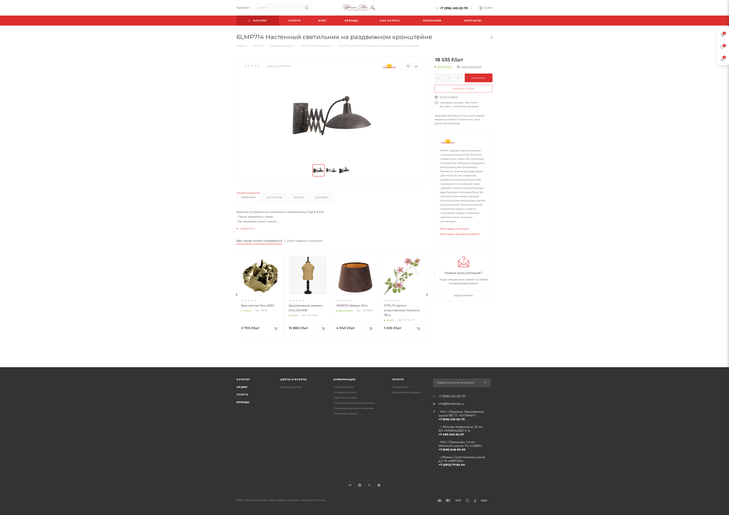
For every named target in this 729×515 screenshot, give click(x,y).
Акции (242, 386)
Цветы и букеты (293, 379)
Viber (369, 485)
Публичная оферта (345, 413)
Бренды (243, 402)
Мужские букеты (291, 386)
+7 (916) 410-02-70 (454, 8)
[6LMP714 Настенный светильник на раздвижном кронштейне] (332, 117)
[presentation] (236, 294)
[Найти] (306, 8)
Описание (248, 197)
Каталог (243, 379)
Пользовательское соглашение (353, 408)
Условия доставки (344, 392)
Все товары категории (454, 228)
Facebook (360, 485)
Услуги (242, 394)
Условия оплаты (343, 386)
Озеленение (400, 386)
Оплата (299, 197)
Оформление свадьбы (406, 392)
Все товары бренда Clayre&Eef (459, 234)
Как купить (274, 197)
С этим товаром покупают (303, 241)
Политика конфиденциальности (354, 402)
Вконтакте (350, 485)
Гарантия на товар (345, 397)
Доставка (322, 197)
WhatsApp (379, 485)
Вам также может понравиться (259, 241)
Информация (344, 379)
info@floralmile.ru (451, 403)
